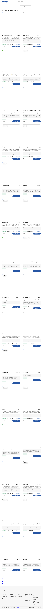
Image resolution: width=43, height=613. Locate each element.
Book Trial (16, 46)
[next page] (3, 585)
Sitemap (18, 607)
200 (2, 583)
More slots (17, 44)
